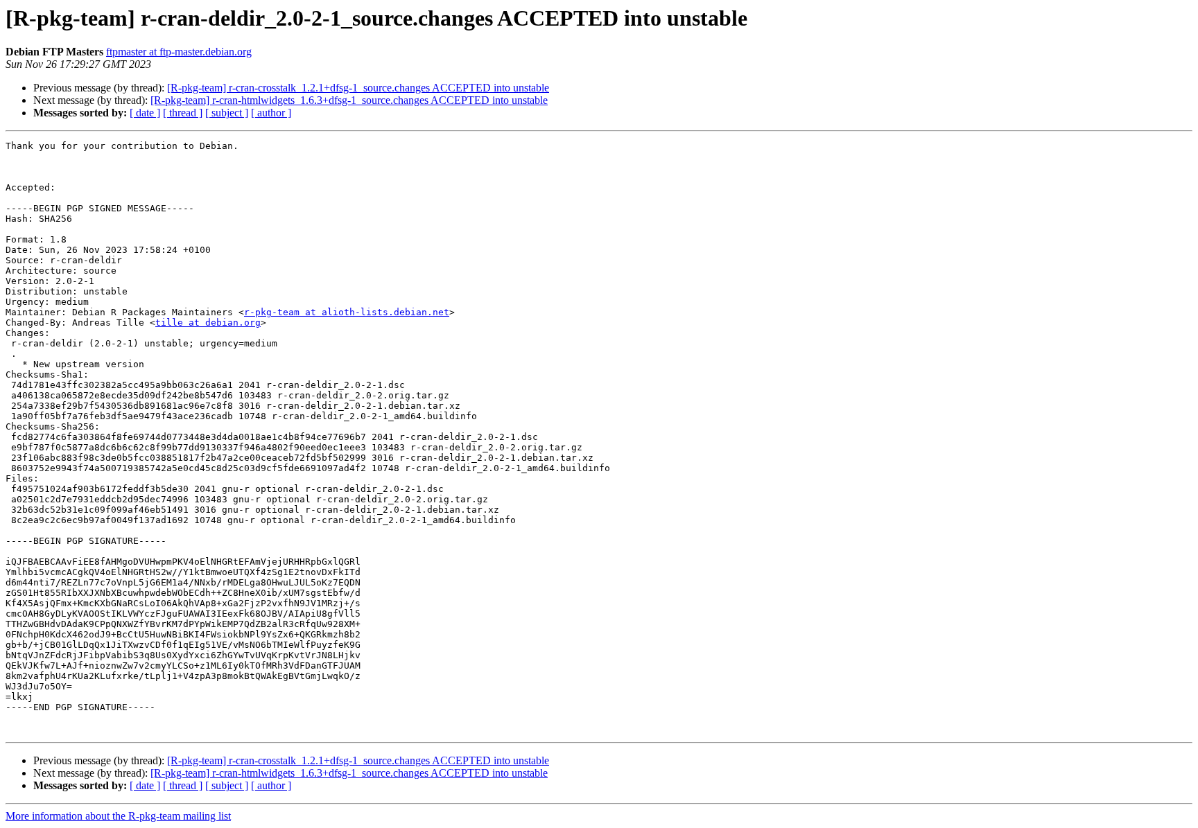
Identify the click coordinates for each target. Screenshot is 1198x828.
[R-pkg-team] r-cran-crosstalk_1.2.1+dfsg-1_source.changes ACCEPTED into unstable (358, 88)
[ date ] (145, 112)
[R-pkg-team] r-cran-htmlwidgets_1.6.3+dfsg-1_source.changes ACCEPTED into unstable (349, 100)
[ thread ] (182, 112)
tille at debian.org (208, 322)
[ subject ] (226, 112)
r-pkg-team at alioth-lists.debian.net (346, 312)
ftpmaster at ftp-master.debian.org (179, 52)
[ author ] (271, 112)
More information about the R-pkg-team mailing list (118, 816)
